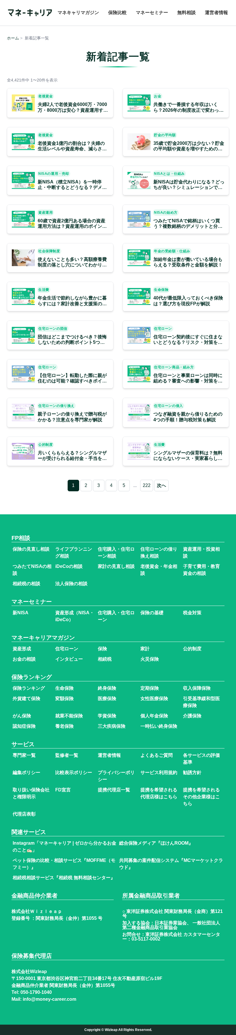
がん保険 (22, 715)
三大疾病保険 (111, 726)
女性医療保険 (154, 698)
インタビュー (69, 659)
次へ (161, 485)
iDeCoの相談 (69, 566)
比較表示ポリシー (73, 772)
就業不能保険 (69, 715)
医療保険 (107, 698)
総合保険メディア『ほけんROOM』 (156, 843)
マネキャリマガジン (78, 12)
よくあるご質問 (156, 755)
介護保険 (192, 715)
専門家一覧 (24, 755)
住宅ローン (66, 648)
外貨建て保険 (26, 698)
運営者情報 (216, 12)
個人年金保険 (154, 715)
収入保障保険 (197, 688)
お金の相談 (24, 659)
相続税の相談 (26, 583)
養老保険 (64, 726)
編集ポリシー (26, 772)
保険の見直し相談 (31, 549)
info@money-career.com (49, 999)
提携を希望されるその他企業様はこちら (201, 796)
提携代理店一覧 (114, 789)
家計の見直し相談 (116, 566)
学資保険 (107, 715)
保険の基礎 (151, 612)
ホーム (13, 38)
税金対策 (192, 612)
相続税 (105, 659)
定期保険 (149, 688)
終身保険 (107, 688)
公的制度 (192, 648)
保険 (102, 648)
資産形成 (22, 648)
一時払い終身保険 (158, 726)
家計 (145, 648)
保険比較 (117, 12)
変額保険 (64, 698)
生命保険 (64, 688)
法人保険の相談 (71, 583)
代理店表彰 (24, 814)
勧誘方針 (192, 772)
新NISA (20, 612)
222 (147, 485)
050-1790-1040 (36, 992)
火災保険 (149, 659)
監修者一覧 (66, 755)
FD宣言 (63, 789)
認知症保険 (24, 726)
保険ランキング (29, 688)
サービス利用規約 (158, 772)
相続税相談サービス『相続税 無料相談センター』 (64, 877)
